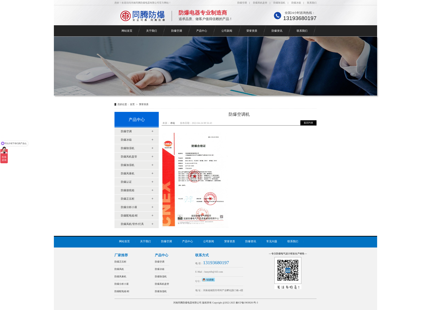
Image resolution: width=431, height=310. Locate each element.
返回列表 (308, 122)
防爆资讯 (277, 30)
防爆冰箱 (296, 3)
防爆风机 (119, 269)
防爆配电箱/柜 (129, 215)
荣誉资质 (251, 30)
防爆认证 (126, 181)
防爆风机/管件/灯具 (132, 224)
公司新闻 (226, 30)
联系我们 (312, 3)
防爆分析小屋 (129, 207)
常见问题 (271, 241)
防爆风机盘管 (260, 3)
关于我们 (151, 30)
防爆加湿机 (127, 165)
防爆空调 (242, 3)
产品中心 (201, 30)
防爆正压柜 (127, 198)
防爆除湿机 (279, 3)
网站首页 (127, 30)
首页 (132, 104)
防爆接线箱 (127, 190)
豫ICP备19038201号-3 (247, 302)
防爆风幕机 (127, 173)
